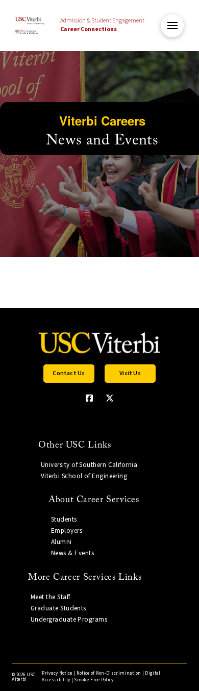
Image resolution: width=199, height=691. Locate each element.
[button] (172, 25)
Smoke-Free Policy (93, 680)
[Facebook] (89, 398)
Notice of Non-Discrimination (109, 673)
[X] (109, 398)
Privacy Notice (57, 673)
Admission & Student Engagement (102, 25)
